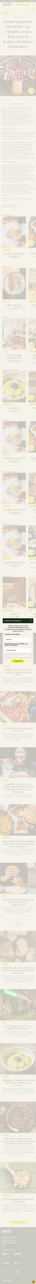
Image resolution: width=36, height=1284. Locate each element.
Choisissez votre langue (12, 634)
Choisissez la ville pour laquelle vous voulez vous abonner (16, 644)
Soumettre (18, 661)
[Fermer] (31, 621)
